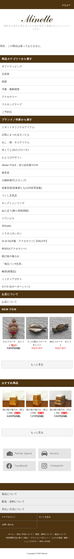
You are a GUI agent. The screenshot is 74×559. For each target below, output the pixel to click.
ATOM (47, 541)
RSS (41, 541)
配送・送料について (44, 534)
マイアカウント (9, 517)
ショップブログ (30, 541)
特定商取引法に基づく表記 (17, 538)
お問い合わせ (8, 524)
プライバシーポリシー (39, 538)
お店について (9, 301)
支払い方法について (25, 534)
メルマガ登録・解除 (59, 538)
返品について (60, 534)
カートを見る (45, 517)
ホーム (11, 534)
